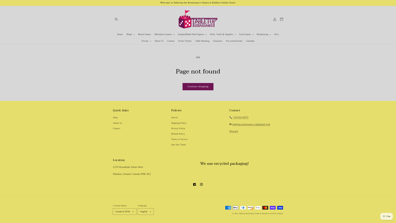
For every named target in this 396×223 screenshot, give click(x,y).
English (143, 211)
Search (174, 117)
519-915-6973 (240, 117)
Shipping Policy (179, 123)
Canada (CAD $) (122, 211)
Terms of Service (179, 139)
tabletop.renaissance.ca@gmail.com (251, 124)
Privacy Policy (178, 128)
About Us (117, 123)
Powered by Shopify (275, 213)
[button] (116, 19)
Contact (116, 128)
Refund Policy (178, 134)
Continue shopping (198, 86)
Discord (233, 131)
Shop (115, 117)
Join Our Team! (178, 145)
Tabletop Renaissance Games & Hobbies (253, 213)
